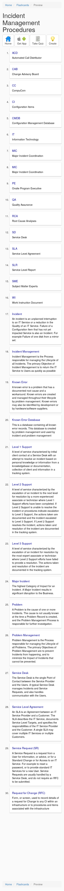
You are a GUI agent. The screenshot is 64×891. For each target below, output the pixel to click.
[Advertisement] (32, 847)
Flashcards (23, 5)
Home (8, 5)
